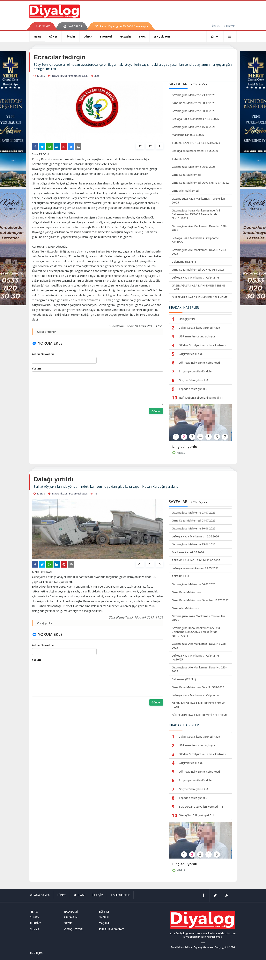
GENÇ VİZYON (161, 36)
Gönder (156, 411)
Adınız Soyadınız (43, 354)
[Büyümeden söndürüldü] (200, 843)
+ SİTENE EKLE (120, 895)
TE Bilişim (36, 953)
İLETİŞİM (97, 895)
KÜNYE (61, 895)
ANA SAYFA (43, 26)
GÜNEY (53, 36)
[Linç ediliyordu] (200, 425)
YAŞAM (104, 923)
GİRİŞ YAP (229, 26)
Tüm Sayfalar (200, 84)
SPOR (142, 36)
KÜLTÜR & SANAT (111, 929)
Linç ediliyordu (184, 447)
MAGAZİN (125, 36)
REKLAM (79, 895)
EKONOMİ (106, 36)
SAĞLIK (104, 917)
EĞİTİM (104, 911)
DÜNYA (88, 36)
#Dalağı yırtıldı (44, 623)
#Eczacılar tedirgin (46, 331)
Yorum (36, 368)
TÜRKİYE (70, 36)
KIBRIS (37, 36)
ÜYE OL (216, 26)
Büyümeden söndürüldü (192, 864)
